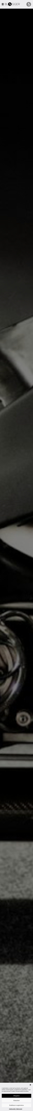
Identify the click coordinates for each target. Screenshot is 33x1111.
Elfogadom (16, 1095)
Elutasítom (16, 1100)
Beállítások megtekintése (16, 1105)
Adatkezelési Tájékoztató (15, 1109)
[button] (30, 1085)
